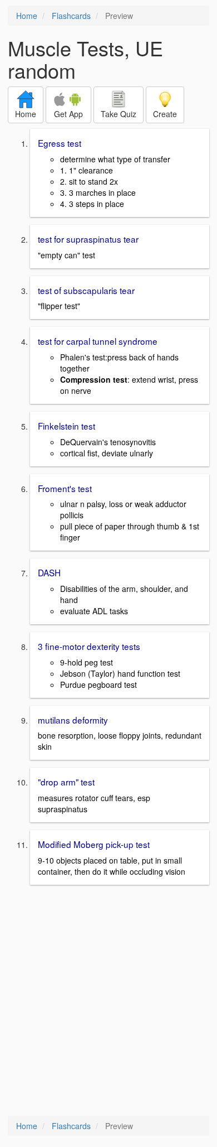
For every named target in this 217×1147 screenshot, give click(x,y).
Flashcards (71, 15)
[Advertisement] (108, 1001)
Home (26, 15)
